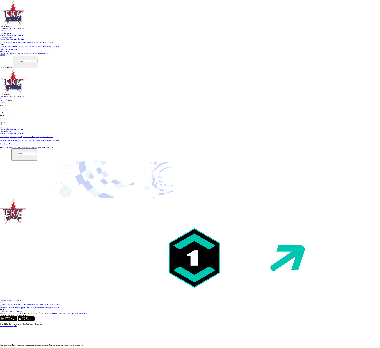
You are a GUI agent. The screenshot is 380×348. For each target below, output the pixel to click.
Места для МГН (47, 53)
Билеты (2, 53)
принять (3, 347)
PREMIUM (18, 53)
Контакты (50, 42)
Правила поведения (35, 53)
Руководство (16, 42)
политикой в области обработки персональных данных (68, 313)
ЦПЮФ (2, 55)
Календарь (3, 46)
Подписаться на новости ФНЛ (28, 313)
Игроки (2, 35)
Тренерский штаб (11, 35)
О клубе (2, 42)
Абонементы (9, 53)
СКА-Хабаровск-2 (17, 28)
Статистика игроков (27, 46)
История (9, 42)
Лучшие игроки (53, 46)
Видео (6, 50)
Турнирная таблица (41, 46)
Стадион (35, 42)
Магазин (3, 67)
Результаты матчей (14, 46)
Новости (3, 30)
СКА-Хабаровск (5, 28)
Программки (13, 50)
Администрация (26, 42)
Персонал (21, 35)
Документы (42, 42)
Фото (2, 50)
